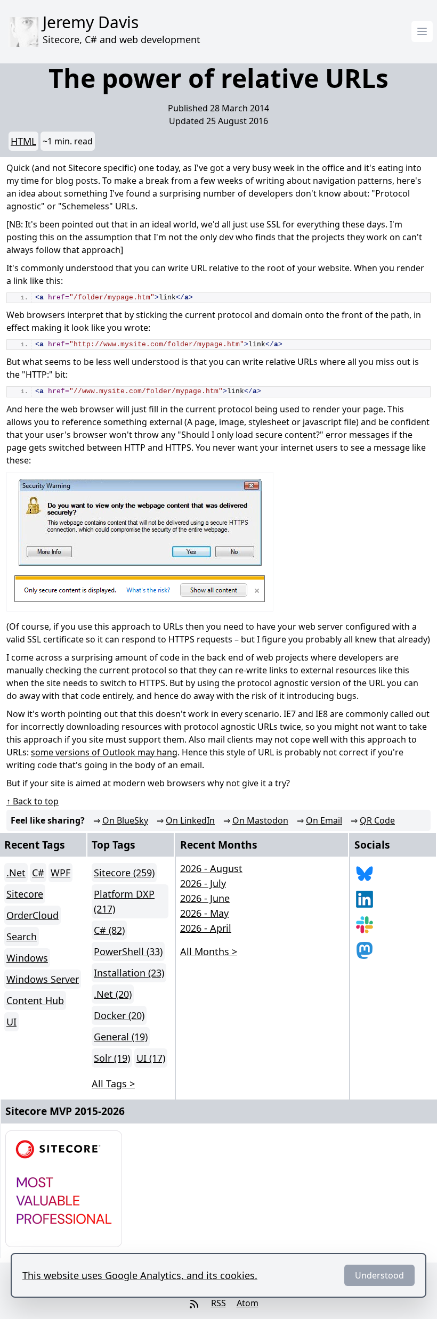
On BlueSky (125, 820)
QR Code (377, 820)
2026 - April (205, 928)
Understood (379, 1275)
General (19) (121, 1036)
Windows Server (42, 979)
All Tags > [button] (113, 1083)
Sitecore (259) (124, 872)
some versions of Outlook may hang (104, 752)
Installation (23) (129, 972)
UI (11, 1021)
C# (38, 872)
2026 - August (211, 868)
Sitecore (24, 894)
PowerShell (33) (128, 951)
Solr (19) (112, 1058)
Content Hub (35, 1000)
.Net (16, 872)
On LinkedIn (190, 820)
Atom (247, 1303)
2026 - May (204, 913)
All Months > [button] (208, 951)
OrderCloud (32, 915)
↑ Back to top (32, 801)
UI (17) (150, 1058)
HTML (23, 141)
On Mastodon (260, 820)
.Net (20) (113, 994)
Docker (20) (119, 1015)
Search (21, 936)
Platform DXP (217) (124, 901)
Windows (27, 957)
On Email (324, 820)
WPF (60, 872)
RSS (218, 1303)
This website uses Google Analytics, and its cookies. (139, 1275)
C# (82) (109, 930)
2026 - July (203, 883)
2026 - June (205, 898)
